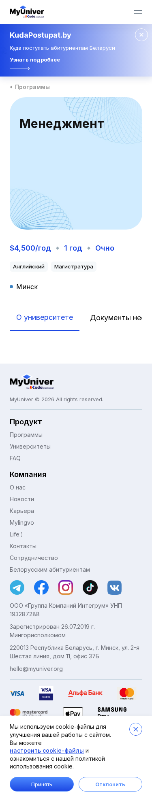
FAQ (15, 458)
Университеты (30, 446)
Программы (32, 86)
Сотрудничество (34, 557)
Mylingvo (22, 522)
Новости (22, 499)
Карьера (22, 510)
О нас (18, 487)
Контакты (23, 546)
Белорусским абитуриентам (50, 569)
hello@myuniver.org (36, 668)
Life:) (16, 534)
